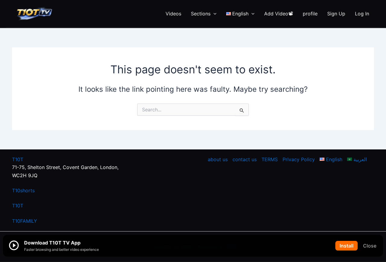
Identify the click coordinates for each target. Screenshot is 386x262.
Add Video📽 (278, 14)
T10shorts (23, 190)
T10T (17, 159)
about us (218, 159)
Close (369, 246)
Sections (200, 14)
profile (310, 14)
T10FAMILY (24, 221)
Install (346, 246)
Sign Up (336, 14)
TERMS (269, 159)
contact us (245, 159)
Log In (362, 14)
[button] (213, 14)
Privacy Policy (299, 159)
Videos (173, 14)
